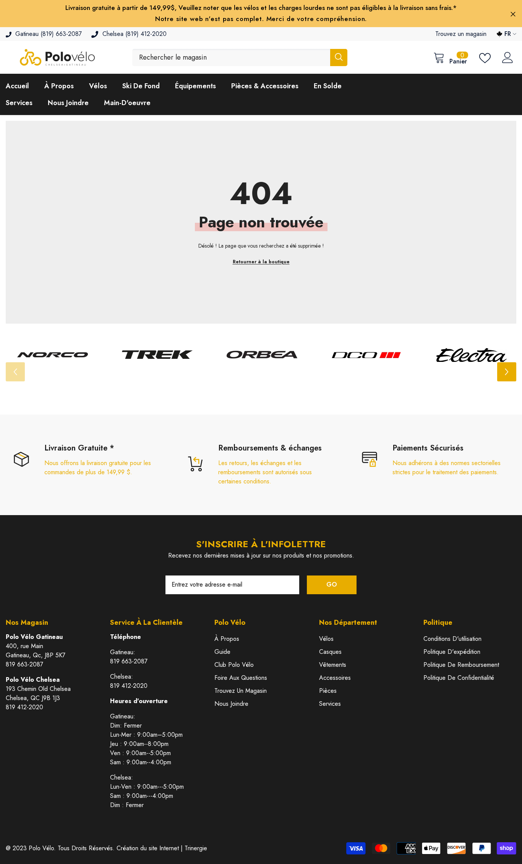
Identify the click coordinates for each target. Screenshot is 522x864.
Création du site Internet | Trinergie (162, 848)
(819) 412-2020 (146, 33)
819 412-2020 (24, 707)
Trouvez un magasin (460, 33)
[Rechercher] (239, 57)
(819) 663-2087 (61, 33)
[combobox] (231, 57)
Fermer (513, 14)
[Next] (506, 371)
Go (331, 584)
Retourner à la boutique (261, 261)
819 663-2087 (24, 664)
